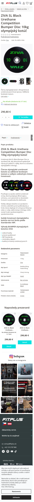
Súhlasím (16, 497)
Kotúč (22, 276)
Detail (9, 346)
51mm (22, 296)
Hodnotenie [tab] (15, 138)
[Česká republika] (4, 424)
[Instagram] (7, 451)
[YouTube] (12, 452)
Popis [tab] (4, 138)
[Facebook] (3, 451)
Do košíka (24, 117)
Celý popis (4, 96)
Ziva (7, 40)
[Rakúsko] (10, 424)
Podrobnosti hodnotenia (10, 37)
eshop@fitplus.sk (10, 444)
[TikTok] (15, 452)
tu (13, 487)
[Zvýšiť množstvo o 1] (8, 117)
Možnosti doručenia (10, 104)
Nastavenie (16, 491)
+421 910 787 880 (10, 447)
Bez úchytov (24, 280)
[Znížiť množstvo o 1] (2, 117)
